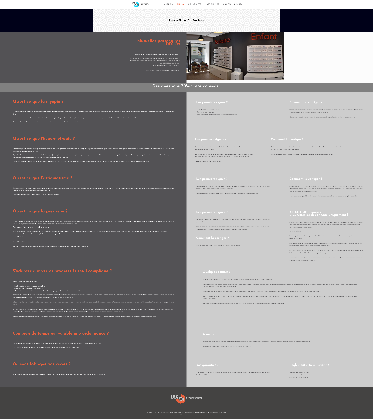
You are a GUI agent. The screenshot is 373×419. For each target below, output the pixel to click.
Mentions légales (212, 412)
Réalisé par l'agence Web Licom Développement (191, 412)
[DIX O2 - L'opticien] (139, 4)
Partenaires (222, 412)
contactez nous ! (175, 70)
